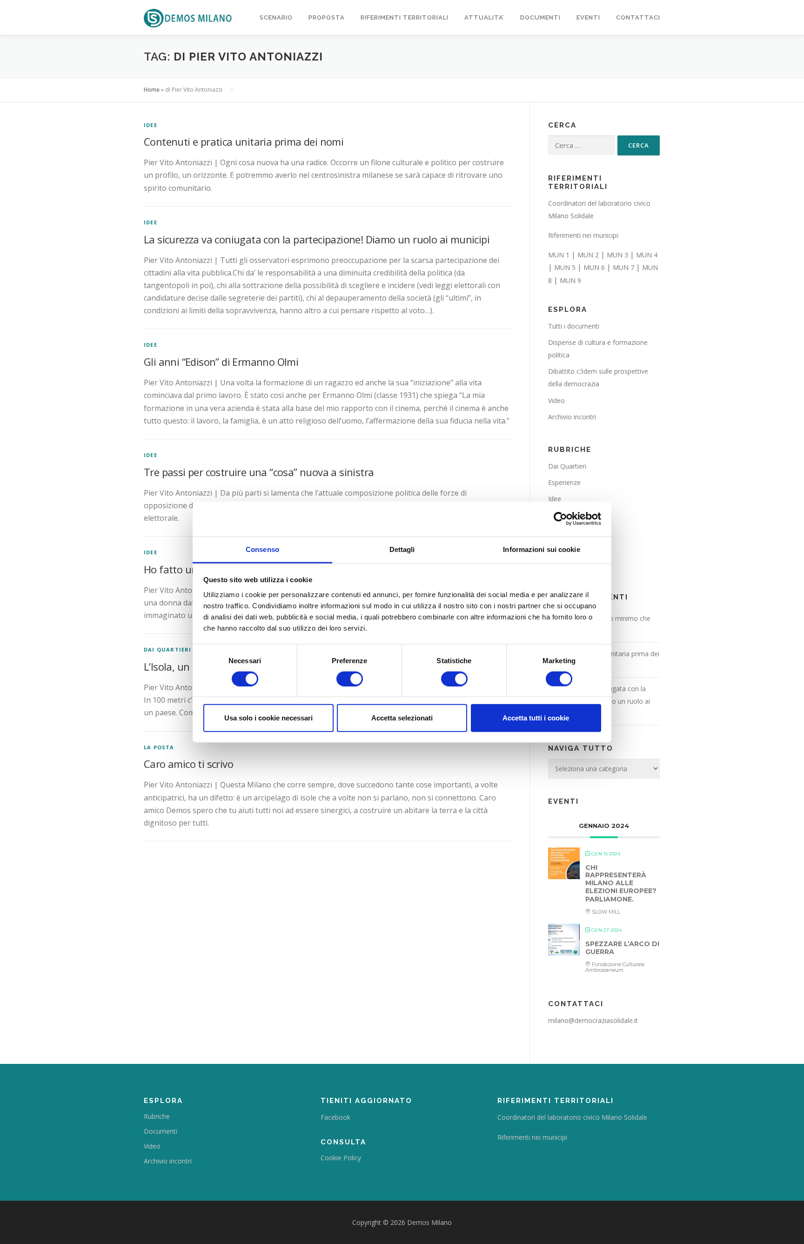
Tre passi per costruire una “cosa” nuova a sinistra (259, 472)
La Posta (159, 747)
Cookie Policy (341, 1157)
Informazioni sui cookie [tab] (541, 549)
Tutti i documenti (573, 326)
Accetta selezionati (402, 718)
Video (556, 400)
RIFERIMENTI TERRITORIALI (405, 17)
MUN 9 (570, 280)
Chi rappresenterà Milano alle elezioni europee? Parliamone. (621, 883)
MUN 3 (617, 254)
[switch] (349, 678)
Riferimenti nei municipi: (583, 235)
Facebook (335, 1117)
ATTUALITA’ (484, 17)
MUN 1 (559, 254)
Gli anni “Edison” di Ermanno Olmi (221, 362)
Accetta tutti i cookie (535, 718)
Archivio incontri (572, 416)
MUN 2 (588, 254)
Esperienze (564, 482)
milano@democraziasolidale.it (593, 1020)
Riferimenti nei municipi (532, 1137)
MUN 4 (646, 254)
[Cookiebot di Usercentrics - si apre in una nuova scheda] (560, 519)
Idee (150, 124)
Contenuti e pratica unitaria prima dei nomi (243, 141)
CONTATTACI (638, 17)
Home (152, 90)
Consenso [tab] (262, 549)
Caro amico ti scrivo (188, 764)
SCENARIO (276, 17)
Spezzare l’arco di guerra (622, 948)
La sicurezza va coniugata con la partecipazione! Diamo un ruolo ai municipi (316, 239)
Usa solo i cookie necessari (268, 718)
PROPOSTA (326, 17)
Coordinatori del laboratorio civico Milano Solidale (572, 1117)
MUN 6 (594, 267)
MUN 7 (623, 267)
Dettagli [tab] (402, 549)
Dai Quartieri (168, 649)
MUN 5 (565, 267)
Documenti (160, 1131)
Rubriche (157, 1116)
